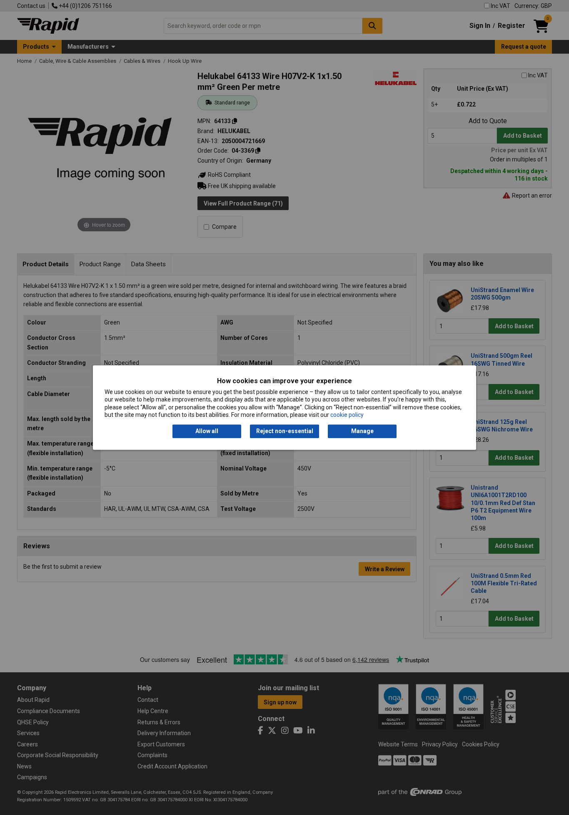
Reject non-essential (284, 431)
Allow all (206, 431)
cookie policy (347, 414)
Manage (362, 431)
